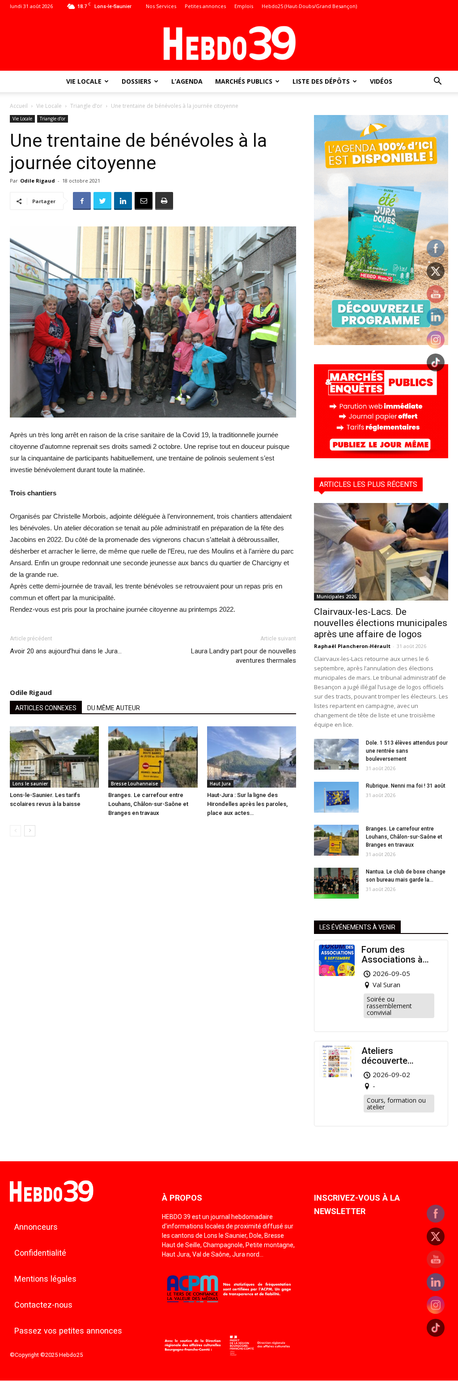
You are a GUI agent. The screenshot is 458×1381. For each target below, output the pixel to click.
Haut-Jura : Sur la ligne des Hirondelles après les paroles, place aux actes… (247, 804)
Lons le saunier (30, 783)
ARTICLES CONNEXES (45, 708)
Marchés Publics (243, 81)
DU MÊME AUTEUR (113, 708)
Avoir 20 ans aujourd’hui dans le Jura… (66, 651)
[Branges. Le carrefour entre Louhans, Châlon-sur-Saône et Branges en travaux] (152, 757)
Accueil (19, 106)
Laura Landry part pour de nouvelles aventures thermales (243, 656)
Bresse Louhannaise (134, 783)
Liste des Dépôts (321, 81)
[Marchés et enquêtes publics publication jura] (381, 456)
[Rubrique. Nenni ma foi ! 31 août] (336, 797)
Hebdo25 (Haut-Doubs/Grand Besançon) (309, 6)
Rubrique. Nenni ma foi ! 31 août (405, 786)
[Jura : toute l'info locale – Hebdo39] (229, 42)
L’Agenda (187, 81)
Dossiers (136, 81)
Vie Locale (84, 81)
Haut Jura (220, 783)
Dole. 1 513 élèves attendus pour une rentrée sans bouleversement (407, 751)
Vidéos (381, 81)
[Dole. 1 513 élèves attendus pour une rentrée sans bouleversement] (336, 754)
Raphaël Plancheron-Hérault (352, 646)
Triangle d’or (86, 106)
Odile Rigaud (37, 180)
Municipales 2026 (336, 596)
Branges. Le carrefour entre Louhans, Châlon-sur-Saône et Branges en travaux (148, 804)
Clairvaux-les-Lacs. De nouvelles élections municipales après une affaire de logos (380, 622)
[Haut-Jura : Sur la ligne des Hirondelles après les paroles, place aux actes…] (251, 757)
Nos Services (161, 6)
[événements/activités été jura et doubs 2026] (381, 342)
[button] (437, 82)
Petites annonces (205, 6)
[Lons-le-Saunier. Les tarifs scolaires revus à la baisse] (54, 757)
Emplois (243, 6)
